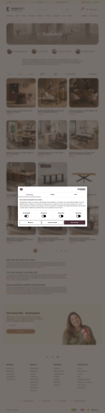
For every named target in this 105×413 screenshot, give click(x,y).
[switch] (44, 216)
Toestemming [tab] (29, 194)
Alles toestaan (74, 222)
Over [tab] (75, 194)
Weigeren (30, 222)
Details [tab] (52, 194)
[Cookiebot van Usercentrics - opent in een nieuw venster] (78, 189)
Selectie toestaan (52, 222)
